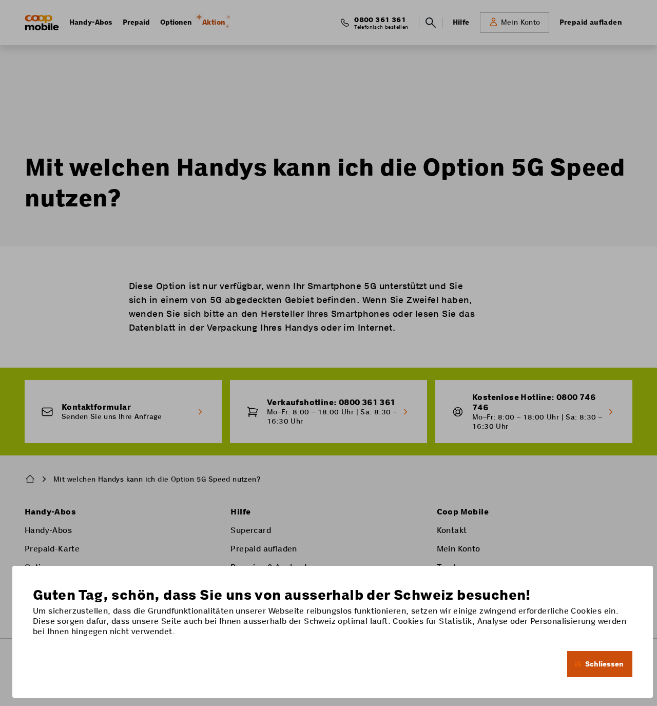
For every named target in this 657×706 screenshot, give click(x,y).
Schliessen (604, 664)
